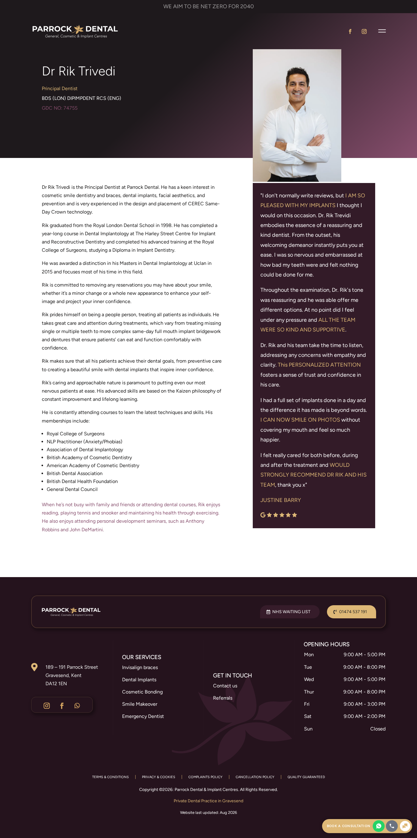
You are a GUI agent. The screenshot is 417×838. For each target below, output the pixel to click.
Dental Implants (139, 679)
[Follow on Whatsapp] (77, 706)
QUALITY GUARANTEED (306, 777)
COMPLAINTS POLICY (205, 777)
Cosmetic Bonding (142, 692)
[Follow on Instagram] (364, 31)
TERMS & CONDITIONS (110, 777)
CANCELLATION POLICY (255, 777)
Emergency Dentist (143, 716)
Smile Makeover (139, 704)
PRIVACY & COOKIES (158, 777)
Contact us (225, 686)
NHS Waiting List (291, 611)
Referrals (222, 698)
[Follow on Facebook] (350, 31)
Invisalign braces (140, 667)
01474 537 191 (353, 611)
